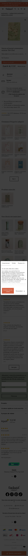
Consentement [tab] (6, 263)
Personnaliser (19, 291)
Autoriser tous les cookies (7, 290)
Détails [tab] (14, 263)
